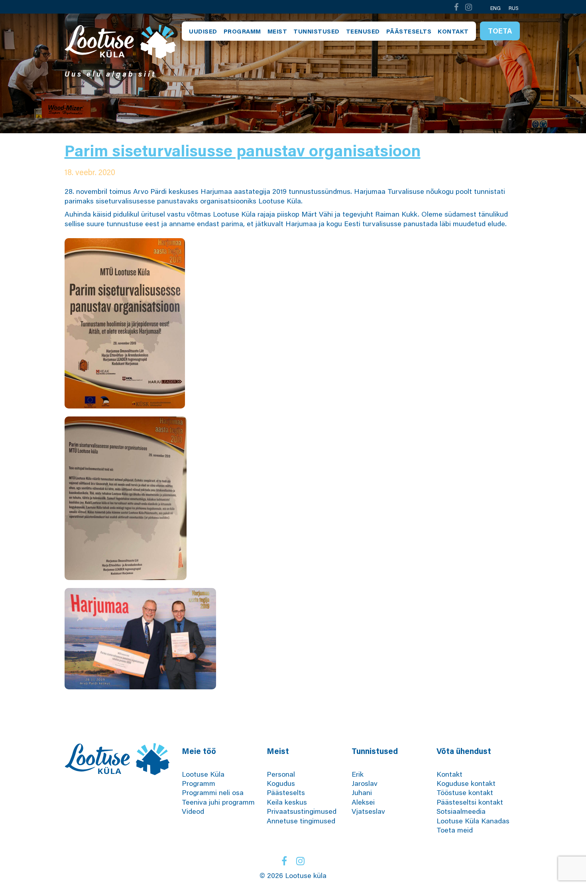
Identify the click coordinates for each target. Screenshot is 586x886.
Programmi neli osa (213, 792)
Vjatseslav (368, 811)
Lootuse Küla (203, 774)
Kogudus (281, 783)
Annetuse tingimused (301, 820)
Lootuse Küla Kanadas (473, 820)
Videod (193, 811)
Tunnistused (316, 31)
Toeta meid (455, 830)
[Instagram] (468, 7)
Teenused (363, 31)
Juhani (362, 792)
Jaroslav (365, 783)
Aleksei (363, 802)
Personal (281, 774)
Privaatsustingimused (301, 811)
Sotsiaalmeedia (461, 811)
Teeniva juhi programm (218, 802)
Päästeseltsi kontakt (470, 802)
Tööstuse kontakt (465, 792)
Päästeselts (409, 31)
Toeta (500, 31)
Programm (242, 31)
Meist (277, 31)
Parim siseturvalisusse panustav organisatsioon (243, 150)
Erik (358, 774)
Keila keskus (287, 802)
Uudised (203, 31)
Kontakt (453, 31)
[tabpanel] (293, 73)
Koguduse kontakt (466, 783)
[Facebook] (456, 7)
